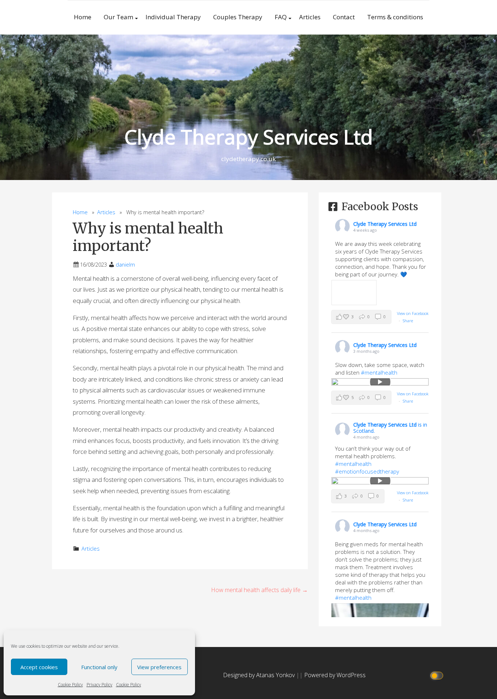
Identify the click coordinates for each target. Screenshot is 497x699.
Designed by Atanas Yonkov (259, 675)
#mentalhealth (379, 372)
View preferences (159, 667)
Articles (310, 17)
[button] (361, 317)
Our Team (118, 17)
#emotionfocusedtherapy (367, 471)
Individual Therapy (173, 17)
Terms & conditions (395, 17)
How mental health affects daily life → (259, 590)
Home (82, 17)
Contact (344, 17)
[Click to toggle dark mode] (438, 675)
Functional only (99, 667)
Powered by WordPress (335, 675)
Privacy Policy (99, 685)
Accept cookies (39, 667)
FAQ (281, 17)
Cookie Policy (70, 685)
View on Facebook (413, 313)
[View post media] (353, 292)
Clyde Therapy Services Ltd (248, 136)
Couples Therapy (237, 17)
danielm (125, 264)
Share (408, 320)
